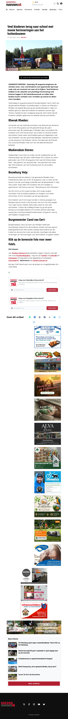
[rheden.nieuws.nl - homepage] (14, 3)
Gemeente (28, 9)
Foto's (61, 9)
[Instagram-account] (34, 704)
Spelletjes (52, 9)
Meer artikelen (34, 683)
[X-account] (24, 704)
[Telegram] (54, 317)
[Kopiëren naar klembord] (59, 317)
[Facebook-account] (29, 704)
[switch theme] (58, 3)
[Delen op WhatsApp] (30, 317)
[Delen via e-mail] (34, 322)
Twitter (44, 256)
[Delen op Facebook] (44, 317)
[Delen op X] (49, 317)
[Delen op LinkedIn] (34, 317)
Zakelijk (44, 9)
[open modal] (61, 3)
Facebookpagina (23, 256)
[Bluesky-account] (44, 704)
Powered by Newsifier (34, 714)
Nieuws (12, 9)
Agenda (19, 9)
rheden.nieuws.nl (19, 253)
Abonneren (52, 290)
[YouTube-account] (39, 704)
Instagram (12, 258)
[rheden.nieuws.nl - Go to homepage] (8, 704)
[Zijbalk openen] (7, 10)
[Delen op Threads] (39, 317)
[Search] (54, 3)
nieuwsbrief (13, 261)
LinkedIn (53, 256)
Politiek (37, 9)
